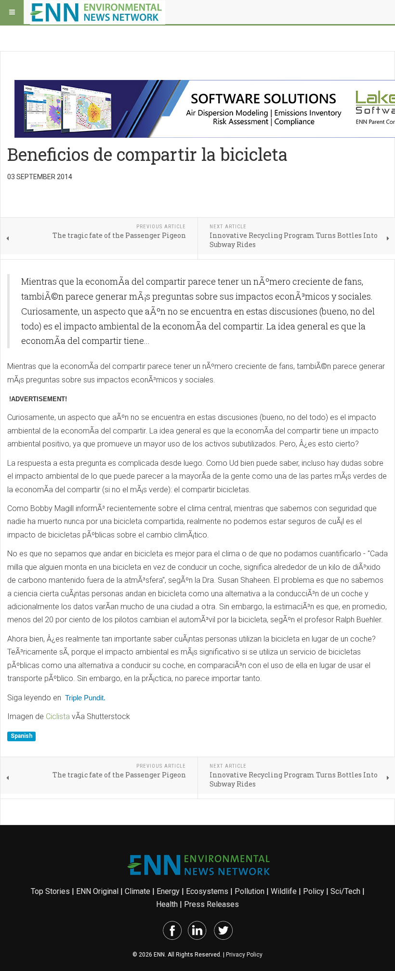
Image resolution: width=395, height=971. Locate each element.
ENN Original (97, 891)
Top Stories (50, 891)
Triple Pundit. (85, 698)
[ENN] (97, 12)
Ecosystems (207, 891)
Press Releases (211, 904)
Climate (137, 891)
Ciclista (59, 716)
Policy (313, 891)
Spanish (21, 736)
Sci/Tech (345, 891)
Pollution (249, 891)
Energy (168, 891)
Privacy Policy (244, 954)
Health (167, 904)
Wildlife (284, 891)
